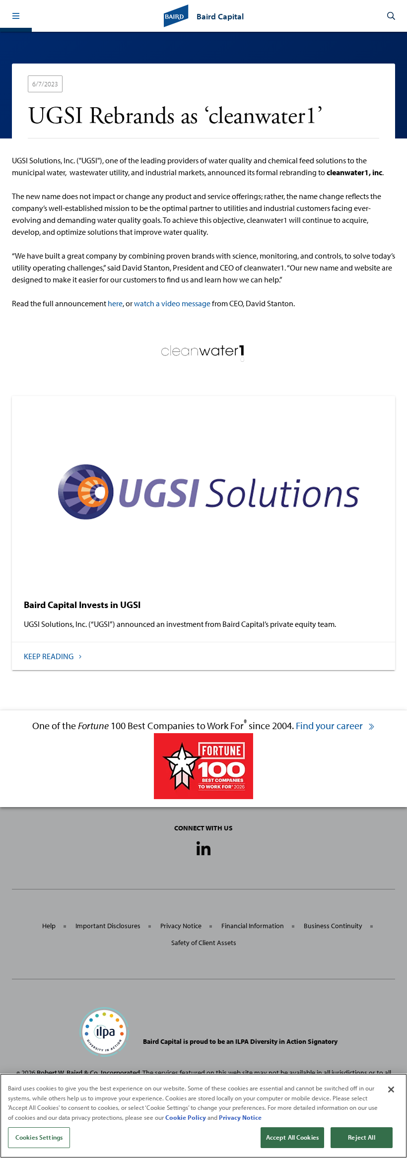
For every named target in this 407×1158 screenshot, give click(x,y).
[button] (16, 16)
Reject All (361, 1137)
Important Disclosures (107, 925)
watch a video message (172, 303)
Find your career (330, 725)
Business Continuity (333, 925)
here (115, 303)
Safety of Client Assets (203, 942)
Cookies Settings (39, 1137)
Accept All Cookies (292, 1137)
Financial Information (252, 925)
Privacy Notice (181, 925)
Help (49, 925)
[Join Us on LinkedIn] (203, 849)
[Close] (391, 1089)
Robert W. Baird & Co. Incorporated (88, 1072)
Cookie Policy (185, 1117)
